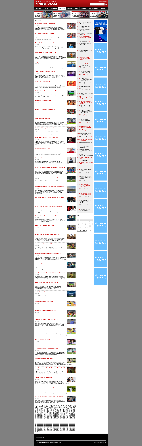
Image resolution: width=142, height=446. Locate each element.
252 (60, 414)
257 (69, 414)
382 (46, 420)
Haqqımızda (53, 1)
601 (67, 430)
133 (53, 409)
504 (58, 426)
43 (45, 406)
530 (64, 427)
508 (66, 426)
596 (58, 430)
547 (53, 428)
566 (46, 429)
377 (37, 420)
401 (39, 422)
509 (67, 426)
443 (73, 423)
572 (57, 429)
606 (35, 431)
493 (39, 426)
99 (74, 407)
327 (71, 417)
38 (39, 406)
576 (64, 429)
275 (60, 415)
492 (37, 426)
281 (71, 415)
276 (62, 415)
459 (60, 424)
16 (53, 405)
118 (67, 408)
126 (41, 409)
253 (62, 414)
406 (48, 422)
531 (66, 427)
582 (74, 429)
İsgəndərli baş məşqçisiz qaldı (42, 148)
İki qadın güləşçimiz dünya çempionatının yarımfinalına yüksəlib (85, 189)
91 (64, 407)
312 (44, 417)
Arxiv (49, 1)
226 (55, 413)
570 (53, 429)
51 (55, 406)
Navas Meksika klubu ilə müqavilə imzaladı (45, 52)
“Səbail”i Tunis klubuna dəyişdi (43, 81)
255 (66, 414)
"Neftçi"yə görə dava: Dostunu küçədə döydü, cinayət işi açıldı (85, 185)
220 (44, 413)
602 (69, 430)
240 (39, 414)
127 (42, 409)
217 (39, 413)
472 (42, 425)
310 (41, 417)
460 (62, 424)
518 (42, 427)
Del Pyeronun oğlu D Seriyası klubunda (45, 243)
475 (48, 425)
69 (36, 407)
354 (37, 419)
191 (74, 411)
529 (62, 427)
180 (55, 411)
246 (50, 414)
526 (57, 427)
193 (37, 412)
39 (40, 406)
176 (48, 411)
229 (60, 413)
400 (37, 422)
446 (37, 424)
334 (42, 418)
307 (35, 417)
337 (48, 418)
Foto (47, 1)
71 (39, 407)
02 (92, 221)
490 (74, 425)
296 (57, 416)
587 (42, 430)
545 (50, 428)
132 (51, 409)
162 (64, 410)
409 (53, 422)
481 (58, 425)
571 (55, 429)
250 (57, 414)
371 (67, 419)
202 (53, 412)
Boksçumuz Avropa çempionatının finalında (85, 120)
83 (54, 407)
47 (50, 406)
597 (60, 430)
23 (61, 405)
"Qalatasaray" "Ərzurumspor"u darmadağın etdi (86, 41)
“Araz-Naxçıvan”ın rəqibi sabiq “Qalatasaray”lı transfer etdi (50, 367)
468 (35, 425)
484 (64, 425)
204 (57, 412)
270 (51, 415)
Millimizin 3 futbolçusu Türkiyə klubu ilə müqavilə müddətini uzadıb (86, 106)
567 (48, 429)
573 (58, 429)
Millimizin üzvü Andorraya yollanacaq (44, 387)
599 (64, 430)
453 (50, 424)
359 (46, 419)
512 (73, 426)
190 (73, 411)
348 (67, 418)
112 (56, 408)
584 (37, 430)
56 (61, 406)
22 (60, 405)
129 (46, 409)
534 (71, 427)
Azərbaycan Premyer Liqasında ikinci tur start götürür (85, 58)
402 (41, 422)
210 (67, 412)
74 (42, 407)
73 (41, 407)
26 (65, 405)
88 (60, 407)
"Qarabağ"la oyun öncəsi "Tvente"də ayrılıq (85, 181)
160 (60, 410)
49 (52, 406)
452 (48, 424)
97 (71, 407)
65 (73, 406)
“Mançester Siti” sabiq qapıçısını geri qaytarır (46, 42)
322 (62, 417)
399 (35, 422)
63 (70, 406)
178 (51, 411)
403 (42, 422)
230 (62, 413)
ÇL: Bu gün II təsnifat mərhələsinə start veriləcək (47, 291)
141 (67, 409)
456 (55, 424)
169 (35, 411)
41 (42, 406)
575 (62, 429)
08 (89, 223)
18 (55, 405)
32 (73, 405)
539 (39, 428)
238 (35, 414)
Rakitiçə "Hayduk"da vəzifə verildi (43, 377)
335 (44, 418)
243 (44, 414)
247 (51, 414)
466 (73, 424)
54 (59, 406)
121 (72, 408)
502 (55, 426)
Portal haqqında (39, 437)
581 (73, 429)
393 (66, 420)
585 (39, 430)
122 (74, 408)
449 (42, 424)
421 (74, 422)
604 (73, 430)
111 (55, 408)
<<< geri (36, 405)
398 (74, 420)
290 (46, 416)
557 (71, 428)
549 (57, 428)
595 (57, 430)
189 (71, 411)
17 (54, 405)
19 (56, 405)
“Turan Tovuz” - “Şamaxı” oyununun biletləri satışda (85, 194)
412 (58, 422)
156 (53, 410)
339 (51, 418)
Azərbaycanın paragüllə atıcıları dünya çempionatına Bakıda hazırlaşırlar (86, 111)
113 (58, 408)
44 (46, 406)
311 (42, 417)
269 (50, 415)
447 (39, 424)
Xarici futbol (62, 8)
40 (41, 406)
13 (49, 405)
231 (64, 413)
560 (35, 429)
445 (35, 424)
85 (56, 407)
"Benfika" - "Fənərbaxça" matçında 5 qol (45, 109)
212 (71, 412)
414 (62, 422)
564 (42, 429)
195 (41, 412)
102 (39, 408)
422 (35, 423)
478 (53, 425)
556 (69, 428)
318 (55, 417)
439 (66, 423)
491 (35, 426)
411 (57, 422)
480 (57, 425)
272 (55, 415)
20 (58, 405)
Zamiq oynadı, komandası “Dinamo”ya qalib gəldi (47, 177)
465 (71, 424)
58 (64, 406)
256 (67, 414)
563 (41, 429)
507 (64, 426)
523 (51, 427)
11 (46, 405)
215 (35, 413)
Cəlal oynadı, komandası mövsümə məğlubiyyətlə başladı (49, 396)
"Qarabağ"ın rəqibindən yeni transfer (44, 358)
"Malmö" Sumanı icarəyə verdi (86, 142)
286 (39, 416)
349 (69, 418)
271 (53, 415)
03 (78, 223)
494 (41, 426)
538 (37, 428)
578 (67, 429)
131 (50, 409)
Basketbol (83, 8)
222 (48, 413)
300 (64, 416)
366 (58, 419)
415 (64, 422)
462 (66, 424)
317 (53, 417)
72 (40, 407)
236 (73, 413)
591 (50, 430)
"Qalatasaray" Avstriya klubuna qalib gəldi (45, 310)
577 (66, 429)
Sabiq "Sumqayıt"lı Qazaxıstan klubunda (45, 71)
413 (60, 422)
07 (87, 223)
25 (64, 405)
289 (44, 416)
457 (57, 424)
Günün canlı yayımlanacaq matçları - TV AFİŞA (46, 90)
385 (51, 420)
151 (44, 410)
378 (39, 420)
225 (53, 413)
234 (69, 413)
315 (50, 417)
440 (67, 423)
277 (64, 415)
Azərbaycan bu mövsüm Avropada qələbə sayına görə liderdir (86, 97)
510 (69, 426)
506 (62, 426)
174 (44, 411)
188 (69, 411)
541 (42, 428)
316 (51, 417)
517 (41, 427)
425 (41, 423)
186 (66, 411)
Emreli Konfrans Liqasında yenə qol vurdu (85, 166)
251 (58, 414)
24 (63, 405)
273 (57, 415)
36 (36, 406)
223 (50, 413)
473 (44, 425)
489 (73, 425)
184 (62, 411)
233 (67, 413)
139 (64, 409)
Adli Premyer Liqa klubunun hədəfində (44, 33)
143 (71, 409)
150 (42, 410)
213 (73, 412)
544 (48, 428)
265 (42, 415)
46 (49, 406)
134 (55, 409)
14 (50, 405)
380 (42, 420)
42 (44, 406)
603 (71, 430)
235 (71, 413)
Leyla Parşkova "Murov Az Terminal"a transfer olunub (85, 23)
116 (63, 408)
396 (71, 420)
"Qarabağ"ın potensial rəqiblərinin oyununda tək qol (48, 253)
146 (35, 410)
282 (73, 415)
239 (37, 414)
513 (74, 426)
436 (60, 423)
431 (51, 423)
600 (66, 430)
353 (35, 419)
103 (41, 408)
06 (85, 223)
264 (41, 415)
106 (46, 408)
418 (69, 422)
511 (71, 426)
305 (73, 416)
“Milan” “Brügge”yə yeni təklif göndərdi (45, 23)
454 (51, 424)
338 (50, 418)
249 (55, 414)
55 (60, 406)
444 (74, 423)
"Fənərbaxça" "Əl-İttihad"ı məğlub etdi (44, 225)
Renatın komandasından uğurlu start (44, 301)
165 (69, 410)
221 (46, 413)
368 (62, 419)
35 (35, 406)
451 (46, 424)
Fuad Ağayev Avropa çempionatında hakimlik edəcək (85, 89)
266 (44, 415)
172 (41, 411)
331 (37, 418)
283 (74, 415)
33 (74, 405)
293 (51, 416)
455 (53, 424)
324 (65, 417)
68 (35, 407)
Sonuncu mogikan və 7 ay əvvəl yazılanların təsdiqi (85, 127)
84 (55, 407)
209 (66, 412)
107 (48, 408)
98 (73, 407)
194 (39, 412)
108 (50, 408)
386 (53, 420)
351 (73, 418)
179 (53, 411)
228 (58, 413)
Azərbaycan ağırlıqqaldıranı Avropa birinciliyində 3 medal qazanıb (86, 67)
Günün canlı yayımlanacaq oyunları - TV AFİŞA (46, 282)
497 (46, 426)
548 (55, 428)
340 (53, 418)
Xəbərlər (43, 1)
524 (53, 427)
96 (70, 407)
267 (46, 415)
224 (51, 413)
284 (35, 416)
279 (67, 415)
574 (60, 429)
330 (35, 418)
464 (69, 424)
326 (69, 417)
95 (69, 407)
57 (63, 406)
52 (56, 406)
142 (69, 409)
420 (73, 422)
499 (50, 426)
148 (39, 410)
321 (60, 417)
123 (35, 409)
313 (46, 417)
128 (44, 409)
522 (50, 427)
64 (71, 406)
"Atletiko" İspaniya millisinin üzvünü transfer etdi (47, 234)
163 (66, 410)
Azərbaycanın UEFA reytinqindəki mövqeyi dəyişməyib (84, 146)
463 (67, 424)
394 (67, 420)
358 (44, 419)
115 (61, 408)
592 (51, 430)
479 (55, 425)
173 (42, 411)
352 (74, 418)
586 (41, 430)
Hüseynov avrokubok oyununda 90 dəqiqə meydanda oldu (49, 186)
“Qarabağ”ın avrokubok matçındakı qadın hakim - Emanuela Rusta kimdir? (85, 115)
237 (74, 413)
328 (73, 417)
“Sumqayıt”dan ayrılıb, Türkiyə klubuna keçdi (46, 319)
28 (68, 405)
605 (74, 430)
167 (73, 410)
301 (66, 416)
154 (50, 410)
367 (60, 419)
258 (71, 414)
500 (51, 426)
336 (46, 418)
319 (57, 417)
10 (45, 405)
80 (50, 407)
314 (48, 417)
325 (67, 417)
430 (50, 423)
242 (42, 414)
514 (35, 427)
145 (74, 409)
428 (46, 423)
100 (35, 408)
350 (71, 418)
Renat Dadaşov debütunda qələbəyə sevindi (46, 329)
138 (62, 409)
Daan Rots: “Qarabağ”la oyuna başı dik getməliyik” (85, 37)
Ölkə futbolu (54, 8)
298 (60, 416)
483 (62, 425)
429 (48, 423)
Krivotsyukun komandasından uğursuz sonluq (46, 348)
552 (62, 428)
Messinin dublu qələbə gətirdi (42, 339)
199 (48, 412)
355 (39, 419)
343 (58, 418)
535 (73, 427)
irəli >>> (38, 431)
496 (44, 426)
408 (51, 422)
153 (48, 410)
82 (52, 407)
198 (46, 412)
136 (58, 409)
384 (50, 420)
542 (44, 428)
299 (62, 416)
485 (66, 425)
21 (59, 405)
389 (58, 420)
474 (46, 425)
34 (75, 405)
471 (41, 425)
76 (45, 407)
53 (58, 406)
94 (68, 407)
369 (64, 419)
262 (37, 415)
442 (71, 423)
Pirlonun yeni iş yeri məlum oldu (43, 157)
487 (69, 425)
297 (58, 416)
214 (74, 412)
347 (66, 418)
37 (37, 406)
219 (42, 413)
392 (64, 420)
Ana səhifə (38, 8)
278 (66, 415)
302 (67, 416)
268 (48, 415)
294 (53, 416)
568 (50, 429)
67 (75, 406)
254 (64, 414)
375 (74, 419)
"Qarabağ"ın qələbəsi (84, 136)
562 (39, 429)
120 (70, 408)
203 (55, 412)
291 (48, 416)
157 (55, 410)
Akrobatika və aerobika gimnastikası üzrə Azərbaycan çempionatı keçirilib (86, 79)
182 (58, 411)
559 (74, 428)
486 (67, 425)
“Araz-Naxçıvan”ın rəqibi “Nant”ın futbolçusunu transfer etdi (50, 272)
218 (41, 413)
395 (69, 420)
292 (50, 416)
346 (64, 418)
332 (39, 418)
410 (55, 422)
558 (73, 428)
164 (67, 410)
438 (64, 423)
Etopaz (103, 8)
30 (70, 405)
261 (35, 415)
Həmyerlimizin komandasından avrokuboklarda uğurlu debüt (50, 167)
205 (58, 412)
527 (58, 427)
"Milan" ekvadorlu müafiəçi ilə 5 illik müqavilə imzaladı (48, 206)
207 (62, 412)
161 (62, 410)
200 (50, 412)
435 (58, 423)
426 (42, 423)
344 (60, 418)
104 (42, 408)
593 (53, 430)
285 (37, 416)
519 (44, 427)
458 (58, 424)
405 (46, 422)
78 (47, 407)
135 (57, 409)
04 (80, 223)
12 (48, 405)
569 (51, 429)
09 (92, 223)
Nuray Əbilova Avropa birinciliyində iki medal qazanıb (86, 155)
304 (71, 416)
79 (49, 407)
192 (35, 412)
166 (71, 410)
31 (71, 405)
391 (62, 420)
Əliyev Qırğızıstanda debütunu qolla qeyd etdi (46, 137)
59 (65, 406)
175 (46, 411)
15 (51, 405)
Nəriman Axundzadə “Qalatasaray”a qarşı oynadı (86, 63)
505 (60, 426)
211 (69, 412)
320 (58, 417)
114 (60, 408)
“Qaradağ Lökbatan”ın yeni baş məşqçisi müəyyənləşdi (86, 72)
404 (44, 422)
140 (66, 409)
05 (82, 223)
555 (67, 428)
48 (51, 406)
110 (53, 408)
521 (48, 427)
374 (73, 419)
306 (74, 416)
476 (50, 425)
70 (37, 407)
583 (35, 430)
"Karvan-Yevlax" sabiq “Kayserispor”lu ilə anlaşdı (85, 173)
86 (58, 407)
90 (63, 407)
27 (66, 405)
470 (39, 425)
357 (42, 419)
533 (69, 427)
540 (41, 428)
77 (46, 407)
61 (68, 406)
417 (67, 422)
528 (60, 427)
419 (71, 422)
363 (53, 419)
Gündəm (46, 8)
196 (42, 412)
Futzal (76, 8)
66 (74, 406)
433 (55, 423)
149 (41, 410)
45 (47, 406)
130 (48, 409)
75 (44, 407)
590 (48, 430)
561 (37, 429)
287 (41, 416)
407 (50, 422)
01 (89, 221)
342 (57, 418)
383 (48, 420)
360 (48, 419)
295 (55, 416)
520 (46, 427)
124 (37, 409)
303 (69, 416)
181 (57, 411)
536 (74, 427)
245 (48, 414)
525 (55, 427)
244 (46, 414)
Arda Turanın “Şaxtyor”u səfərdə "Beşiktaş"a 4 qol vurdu (49, 197)
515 (37, 427)
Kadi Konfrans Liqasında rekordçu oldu (85, 130)
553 (64, 428)
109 (51, 408)
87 (59, 407)
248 (53, 414)
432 (53, 423)
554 (66, 428)
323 (64, 417)
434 (57, 423)
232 (66, 413)
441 (69, 423)
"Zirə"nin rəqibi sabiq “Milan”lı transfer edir (46, 127)
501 (53, 426)
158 (57, 410)
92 (65, 407)
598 (62, 430)
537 (35, 428)
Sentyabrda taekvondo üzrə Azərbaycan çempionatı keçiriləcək (85, 201)
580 (71, 429)
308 (37, 417)
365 (57, 419)
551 (60, 428)
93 (66, 407)
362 (51, 419)
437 (62, 423)
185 (64, 411)
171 (39, 411)
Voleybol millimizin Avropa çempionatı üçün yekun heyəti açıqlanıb (86, 177)
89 (61, 407)
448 (41, 424)
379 (41, 420)
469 (37, 425)
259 (73, 414)
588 (44, 430)
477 (51, 425)
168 (74, 410)
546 (51, 428)
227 (57, 413)
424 (39, 423)
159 (58, 410)
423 (37, 423)
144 (73, 409)
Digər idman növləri (94, 8)
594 (55, 430)
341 (55, 418)
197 (44, 412)
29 (69, 405)
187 (67, 411)
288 (42, 416)
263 (39, 415)
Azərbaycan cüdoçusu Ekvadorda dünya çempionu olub (86, 150)
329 (74, 417)
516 (39, 427)
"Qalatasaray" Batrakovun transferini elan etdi (85, 210)
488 (71, 425)
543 (46, 428)
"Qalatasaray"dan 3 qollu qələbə (43, 100)
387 (55, 420)
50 (54, 406)
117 (65, 408)
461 (64, 424)
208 (64, 412)
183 (60, 411)
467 (74, 424)
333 (41, 418)
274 (58, 415)
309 (39, 417)
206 (60, 412)
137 (60, 409)
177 (50, 411)
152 (46, 410)
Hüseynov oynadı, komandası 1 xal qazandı (46, 62)
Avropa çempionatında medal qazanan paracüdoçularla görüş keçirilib (86, 205)
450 (44, 424)
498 (48, 426)
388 (57, 420)
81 (51, 407)
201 (51, 412)
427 (44, 423)
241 (41, 414)
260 (74, 414)
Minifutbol (69, 8)
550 (58, 428)
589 (46, 430)
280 (69, 415)
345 (62, 418)
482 (60, 425)
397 (73, 420)
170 (37, 411)
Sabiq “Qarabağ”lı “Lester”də (42, 118)
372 (69, 419)
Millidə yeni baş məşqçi (85, 86)
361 (50, 419)
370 (66, 419)
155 (51, 410)
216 (37, 413)
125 (39, 409)
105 (44, 408)
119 (68, 408)
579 (69, 429)
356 (41, 419)
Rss (43, 437)
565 (44, 429)
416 (65, 422)
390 (60, 420)
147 (37, 410)
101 (37, 408)
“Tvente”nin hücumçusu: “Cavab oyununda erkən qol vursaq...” (86, 102)
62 (69, 406)
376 (35, 420)
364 (55, 419)
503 (57, 426)
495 (42, 426)
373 (71, 419)
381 (44, 420)
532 (67, 427)
